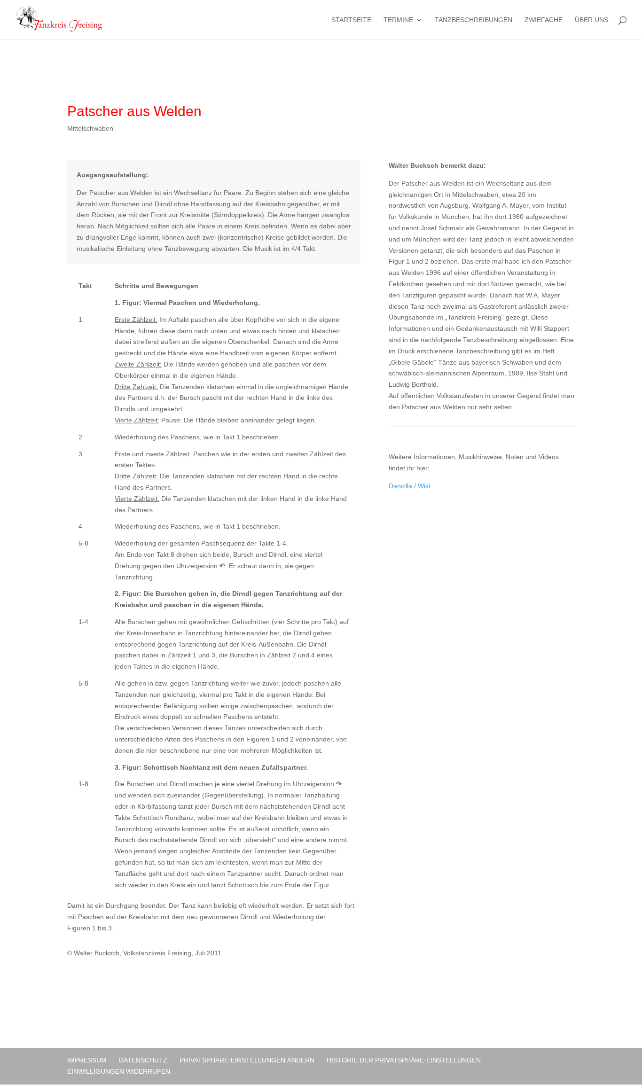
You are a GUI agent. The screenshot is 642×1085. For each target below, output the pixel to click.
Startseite (351, 19)
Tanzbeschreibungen (473, 19)
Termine (398, 19)
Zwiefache (544, 19)
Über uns (591, 19)
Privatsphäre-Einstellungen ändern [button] (247, 1060)
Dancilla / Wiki (409, 486)
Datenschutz (143, 1060)
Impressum (87, 1060)
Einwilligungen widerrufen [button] (118, 1071)
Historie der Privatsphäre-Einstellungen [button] (404, 1060)
